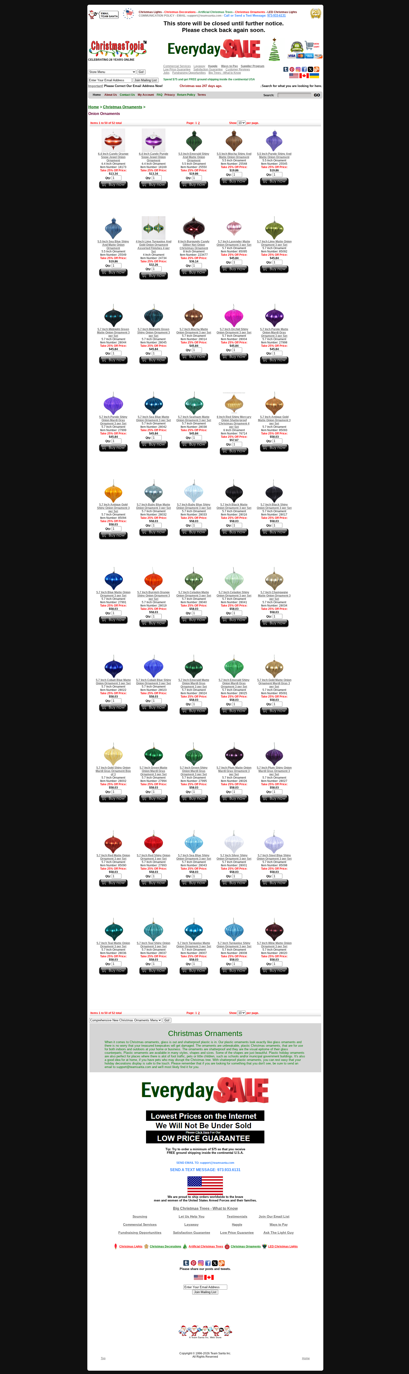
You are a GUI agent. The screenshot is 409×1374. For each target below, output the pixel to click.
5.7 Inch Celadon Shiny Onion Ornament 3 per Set (234, 594)
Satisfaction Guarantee (208, 69)
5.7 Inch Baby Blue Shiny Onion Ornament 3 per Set (193, 506)
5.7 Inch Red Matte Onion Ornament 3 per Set (113, 857)
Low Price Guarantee (177, 69)
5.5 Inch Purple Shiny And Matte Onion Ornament (274, 155)
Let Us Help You (191, 1216)
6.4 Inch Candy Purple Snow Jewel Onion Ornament (153, 157)
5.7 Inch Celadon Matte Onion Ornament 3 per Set (193, 594)
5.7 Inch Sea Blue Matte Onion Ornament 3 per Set (153, 418)
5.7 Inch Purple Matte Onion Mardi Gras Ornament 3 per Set (274, 333)
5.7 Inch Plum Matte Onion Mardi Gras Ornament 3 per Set (234, 771)
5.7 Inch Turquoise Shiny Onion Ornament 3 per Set (234, 944)
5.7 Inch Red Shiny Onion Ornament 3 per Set (153, 857)
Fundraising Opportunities (189, 72)
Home (93, 107)
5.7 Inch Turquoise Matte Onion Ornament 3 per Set (193, 944)
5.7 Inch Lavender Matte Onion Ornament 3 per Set (234, 243)
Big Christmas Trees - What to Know (205, 1208)
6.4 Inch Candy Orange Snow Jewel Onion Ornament (113, 157)
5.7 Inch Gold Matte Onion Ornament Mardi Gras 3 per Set (274, 683)
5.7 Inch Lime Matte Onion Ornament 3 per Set (274, 243)
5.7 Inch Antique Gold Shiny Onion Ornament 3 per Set (113, 508)
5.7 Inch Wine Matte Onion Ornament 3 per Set (274, 944)
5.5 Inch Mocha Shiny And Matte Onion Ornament (234, 155)
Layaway (199, 66)
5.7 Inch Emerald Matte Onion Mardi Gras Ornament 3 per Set (193, 683)
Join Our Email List (274, 1216)
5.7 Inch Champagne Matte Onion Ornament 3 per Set (274, 596)
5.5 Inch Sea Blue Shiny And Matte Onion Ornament (113, 245)
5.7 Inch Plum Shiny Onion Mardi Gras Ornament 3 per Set (274, 771)
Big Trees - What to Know (225, 72)
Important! (95, 86)
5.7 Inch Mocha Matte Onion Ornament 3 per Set (193, 331)
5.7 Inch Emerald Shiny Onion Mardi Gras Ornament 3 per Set (234, 683)
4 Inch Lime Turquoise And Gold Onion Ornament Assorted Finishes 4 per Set (153, 246)
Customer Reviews (238, 69)
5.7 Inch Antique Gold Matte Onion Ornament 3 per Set (274, 420)
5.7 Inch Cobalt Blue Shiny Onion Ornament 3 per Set (153, 681)
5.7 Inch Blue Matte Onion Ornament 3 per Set (113, 594)
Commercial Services (177, 66)
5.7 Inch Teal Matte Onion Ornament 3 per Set (113, 944)
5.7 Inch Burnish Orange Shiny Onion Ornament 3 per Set (153, 596)
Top (103, 1358)
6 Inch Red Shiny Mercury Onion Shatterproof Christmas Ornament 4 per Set (234, 422)
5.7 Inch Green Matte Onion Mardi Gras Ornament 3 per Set (153, 771)
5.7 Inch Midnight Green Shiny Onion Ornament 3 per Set (153, 333)
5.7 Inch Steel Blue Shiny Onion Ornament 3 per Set (274, 857)
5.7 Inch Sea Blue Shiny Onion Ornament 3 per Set (193, 857)
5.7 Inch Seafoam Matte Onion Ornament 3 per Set (193, 418)
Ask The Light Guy (278, 1232)
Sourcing (140, 1216)
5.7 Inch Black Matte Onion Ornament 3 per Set (234, 506)
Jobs (166, 72)
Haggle (237, 1224)
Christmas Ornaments (122, 107)
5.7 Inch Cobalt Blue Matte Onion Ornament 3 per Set (113, 681)
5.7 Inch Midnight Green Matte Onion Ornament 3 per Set (113, 333)
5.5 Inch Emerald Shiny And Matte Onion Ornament (193, 157)
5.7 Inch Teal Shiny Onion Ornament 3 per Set (153, 944)
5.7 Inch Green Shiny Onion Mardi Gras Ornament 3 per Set (194, 771)
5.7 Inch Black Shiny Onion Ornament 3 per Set (274, 506)
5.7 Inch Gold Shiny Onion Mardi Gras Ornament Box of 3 (113, 771)
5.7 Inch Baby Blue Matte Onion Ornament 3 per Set (153, 506)
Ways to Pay (279, 1224)
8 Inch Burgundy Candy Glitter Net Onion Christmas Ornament (193, 245)
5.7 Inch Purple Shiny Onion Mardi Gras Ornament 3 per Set (113, 420)
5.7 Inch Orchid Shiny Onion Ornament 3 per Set (234, 331)
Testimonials (237, 1216)
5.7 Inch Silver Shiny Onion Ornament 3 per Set (234, 857)
